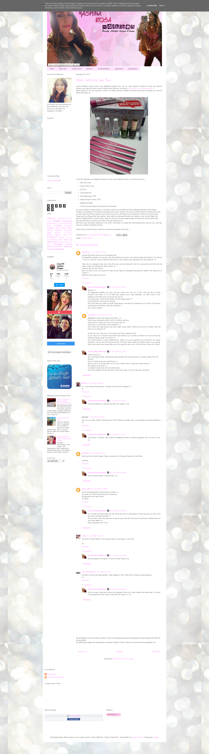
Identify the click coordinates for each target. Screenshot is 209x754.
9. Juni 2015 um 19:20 (118, 434)
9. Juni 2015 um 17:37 (104, 315)
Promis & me (76, 69)
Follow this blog (73, 719)
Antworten (85, 278)
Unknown (85, 453)
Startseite (119, 651)
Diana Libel (86, 489)
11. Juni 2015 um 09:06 (118, 555)
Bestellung (67, 221)
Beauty (84, 238)
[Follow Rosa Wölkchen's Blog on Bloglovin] (113, 716)
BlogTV (59, 223)
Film (58, 228)
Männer (49, 235)
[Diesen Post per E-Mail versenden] (117, 235)
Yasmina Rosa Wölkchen (97, 287)
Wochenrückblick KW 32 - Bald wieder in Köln (64, 438)
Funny (49, 230)
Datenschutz (133, 69)
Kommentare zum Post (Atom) (123, 659)
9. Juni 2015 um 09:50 (95, 383)
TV (48, 244)
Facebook (68, 226)
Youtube (50, 249)
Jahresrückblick (67, 232)
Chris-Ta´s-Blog (87, 572)
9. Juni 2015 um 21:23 (97, 453)
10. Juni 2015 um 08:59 (118, 472)
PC (71, 235)
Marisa (84, 383)
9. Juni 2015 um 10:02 (118, 401)
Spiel (60, 240)
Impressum (119, 69)
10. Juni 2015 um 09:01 (118, 511)
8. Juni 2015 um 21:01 (98, 252)
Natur (65, 235)
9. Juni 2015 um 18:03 (96, 417)
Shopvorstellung (52, 239)
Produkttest (52, 237)
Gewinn (90, 238)
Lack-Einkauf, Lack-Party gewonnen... (140, 88)
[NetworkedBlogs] (73, 716)
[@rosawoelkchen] (52, 267)
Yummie (59, 249)
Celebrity (58, 226)
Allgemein (51, 218)
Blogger (155, 737)
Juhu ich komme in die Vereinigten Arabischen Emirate (64, 401)
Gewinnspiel (67, 230)
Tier (58, 242)
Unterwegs (57, 244)
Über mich (63, 69)
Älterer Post (156, 651)
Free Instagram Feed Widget (60, 352)
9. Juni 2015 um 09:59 (118, 287)
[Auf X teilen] (122, 235)
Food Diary (66, 228)
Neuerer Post (82, 651)
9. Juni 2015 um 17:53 (118, 351)
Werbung (69, 244)
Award (49, 221)
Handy (49, 233)
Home (52, 69)
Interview (57, 232)
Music (57, 235)
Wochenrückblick (54, 246)
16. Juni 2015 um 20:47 (118, 589)
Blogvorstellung (67, 223)
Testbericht (51, 242)
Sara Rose (86, 252)
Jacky (84, 536)
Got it (162, 6)
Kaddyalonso (51, 674)
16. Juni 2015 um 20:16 (102, 572)
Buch (49, 226)
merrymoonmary (137, 737)
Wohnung (67, 246)
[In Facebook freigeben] (124, 235)
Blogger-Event (51, 223)
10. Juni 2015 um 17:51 (95, 536)
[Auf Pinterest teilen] (126, 235)
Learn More (152, 6)
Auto (70, 218)
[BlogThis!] (119, 235)
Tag (70, 240)
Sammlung (69, 237)
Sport (65, 239)
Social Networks (104, 69)
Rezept (61, 237)
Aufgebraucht (62, 218)
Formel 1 (89, 69)
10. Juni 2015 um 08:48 (99, 489)
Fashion (50, 228)
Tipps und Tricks (66, 242)
